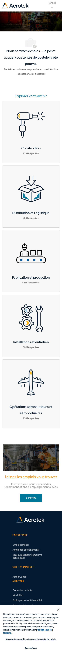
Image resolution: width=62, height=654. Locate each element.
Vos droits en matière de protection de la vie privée (31, 639)
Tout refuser (31, 648)
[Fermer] (58, 609)
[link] (15, 6)
